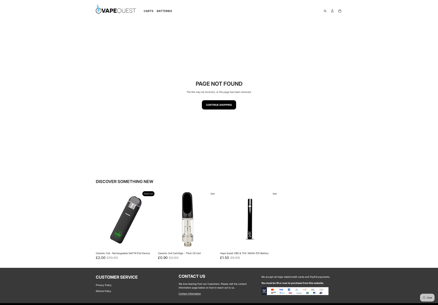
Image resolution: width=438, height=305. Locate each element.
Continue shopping (219, 104)
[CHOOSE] (213, 245)
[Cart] (340, 11)
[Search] (325, 11)
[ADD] (275, 245)
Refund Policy (103, 291)
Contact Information (190, 293)
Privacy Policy (104, 285)
